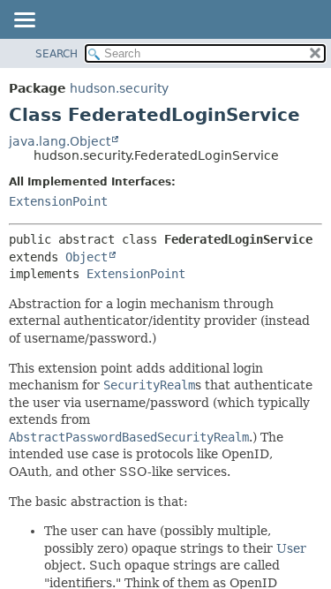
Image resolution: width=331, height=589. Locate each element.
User (291, 548)
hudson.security (119, 88)
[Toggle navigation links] (24, 21)
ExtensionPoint (58, 201)
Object (86, 257)
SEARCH (56, 54)
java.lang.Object (59, 141)
